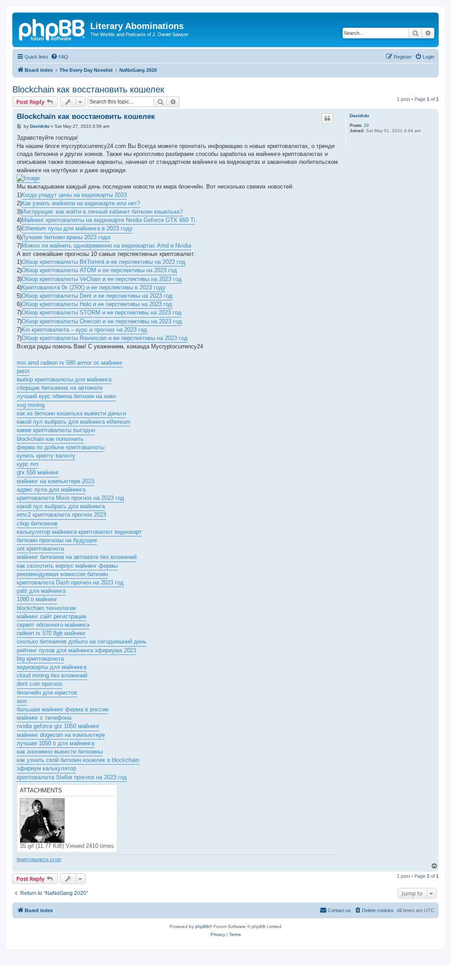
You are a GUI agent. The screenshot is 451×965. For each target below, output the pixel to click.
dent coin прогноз (39, 683)
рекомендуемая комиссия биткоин (62, 574)
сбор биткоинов (37, 523)
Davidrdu (359, 115)
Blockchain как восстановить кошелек (88, 89)
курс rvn (27, 464)
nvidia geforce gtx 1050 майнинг (58, 726)
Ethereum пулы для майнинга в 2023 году (77, 228)
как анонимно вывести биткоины (60, 751)
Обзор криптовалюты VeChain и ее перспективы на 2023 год (102, 279)
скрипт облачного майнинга (53, 624)
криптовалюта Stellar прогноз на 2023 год (72, 777)
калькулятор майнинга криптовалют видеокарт (79, 532)
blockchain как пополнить (50, 439)
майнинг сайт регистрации (51, 616)
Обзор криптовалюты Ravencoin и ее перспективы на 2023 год (105, 338)
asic (22, 701)
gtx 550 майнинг (38, 472)
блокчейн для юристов (47, 692)
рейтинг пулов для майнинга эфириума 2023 (76, 650)
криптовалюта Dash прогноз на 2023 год (70, 582)
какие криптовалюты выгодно (56, 430)
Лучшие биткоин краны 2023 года (66, 237)
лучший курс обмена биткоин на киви (66, 396)
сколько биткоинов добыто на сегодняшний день (82, 641)
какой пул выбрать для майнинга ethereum (73, 421)
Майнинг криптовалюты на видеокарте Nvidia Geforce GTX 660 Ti (108, 220)
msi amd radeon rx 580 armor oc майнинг (70, 362)
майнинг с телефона (44, 717)
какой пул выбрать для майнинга (61, 506)
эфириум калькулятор (46, 768)
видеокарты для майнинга (51, 667)
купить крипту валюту (46, 455)
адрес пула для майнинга (51, 489)
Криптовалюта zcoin (39, 859)
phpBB (202, 926)
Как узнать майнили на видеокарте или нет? (81, 203)
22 (366, 125)
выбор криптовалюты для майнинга (64, 379)
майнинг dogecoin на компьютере (61, 735)
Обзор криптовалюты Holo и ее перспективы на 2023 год (97, 304)
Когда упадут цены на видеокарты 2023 (74, 195)
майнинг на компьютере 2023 (55, 481)
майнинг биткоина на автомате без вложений (77, 557)
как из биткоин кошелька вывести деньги (71, 413)
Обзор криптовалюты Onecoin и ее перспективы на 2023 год (102, 321)
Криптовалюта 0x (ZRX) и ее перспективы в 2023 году (94, 287)
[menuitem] (59, 57)
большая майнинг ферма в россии (62, 709)
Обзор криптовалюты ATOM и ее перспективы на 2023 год (99, 270)
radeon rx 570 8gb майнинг (51, 633)
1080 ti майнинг (37, 599)
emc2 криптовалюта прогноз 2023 (61, 514)
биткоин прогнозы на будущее (57, 540)
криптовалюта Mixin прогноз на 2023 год (70, 498)
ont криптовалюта (40, 548)
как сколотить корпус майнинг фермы (67, 565)
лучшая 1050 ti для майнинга (55, 743)
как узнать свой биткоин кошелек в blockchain (78, 760)
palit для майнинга (41, 591)
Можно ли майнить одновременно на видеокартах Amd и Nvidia (106, 245)
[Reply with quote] (327, 118)
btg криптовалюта (40, 658)
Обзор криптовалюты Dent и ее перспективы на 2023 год (97, 295)
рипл (23, 371)
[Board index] (52, 29)
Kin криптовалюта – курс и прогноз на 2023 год (84, 329)
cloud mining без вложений (52, 675)
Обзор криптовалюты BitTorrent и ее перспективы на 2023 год (103, 262)
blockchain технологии (46, 608)
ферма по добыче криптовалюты (60, 447)
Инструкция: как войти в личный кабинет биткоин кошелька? (102, 211)
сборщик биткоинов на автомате (60, 388)
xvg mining (30, 405)
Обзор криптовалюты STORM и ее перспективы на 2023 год (101, 312)
